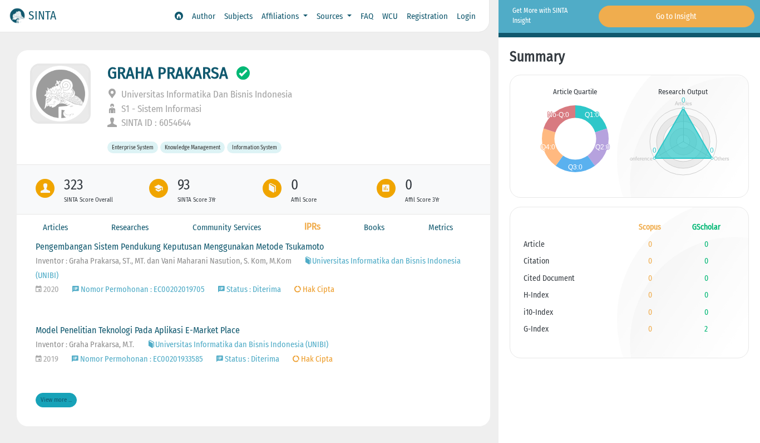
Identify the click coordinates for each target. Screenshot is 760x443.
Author (203, 16)
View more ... (56, 399)
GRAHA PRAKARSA (167, 73)
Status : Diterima (253, 289)
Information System (254, 147)
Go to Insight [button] (676, 16)
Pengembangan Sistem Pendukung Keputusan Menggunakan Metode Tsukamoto (180, 246)
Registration (427, 16)
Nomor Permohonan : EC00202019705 (142, 289)
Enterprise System (133, 147)
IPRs (312, 226)
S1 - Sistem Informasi (160, 109)
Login (466, 16)
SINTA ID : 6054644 (155, 123)
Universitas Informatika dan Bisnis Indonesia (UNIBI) (241, 344)
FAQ (367, 16)
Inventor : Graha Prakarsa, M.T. (85, 344)
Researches (130, 227)
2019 (50, 359)
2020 (50, 289)
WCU (390, 16)
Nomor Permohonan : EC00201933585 (140, 359)
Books (374, 227)
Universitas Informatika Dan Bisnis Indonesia (205, 94)
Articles (55, 227)
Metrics (440, 227)
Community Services (227, 227)
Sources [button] (331, 16)
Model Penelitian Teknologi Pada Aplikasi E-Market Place (138, 330)
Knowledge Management (192, 147)
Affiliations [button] (281, 16)
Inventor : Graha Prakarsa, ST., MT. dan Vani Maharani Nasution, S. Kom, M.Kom (164, 261)
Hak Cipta (317, 289)
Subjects (238, 16)
